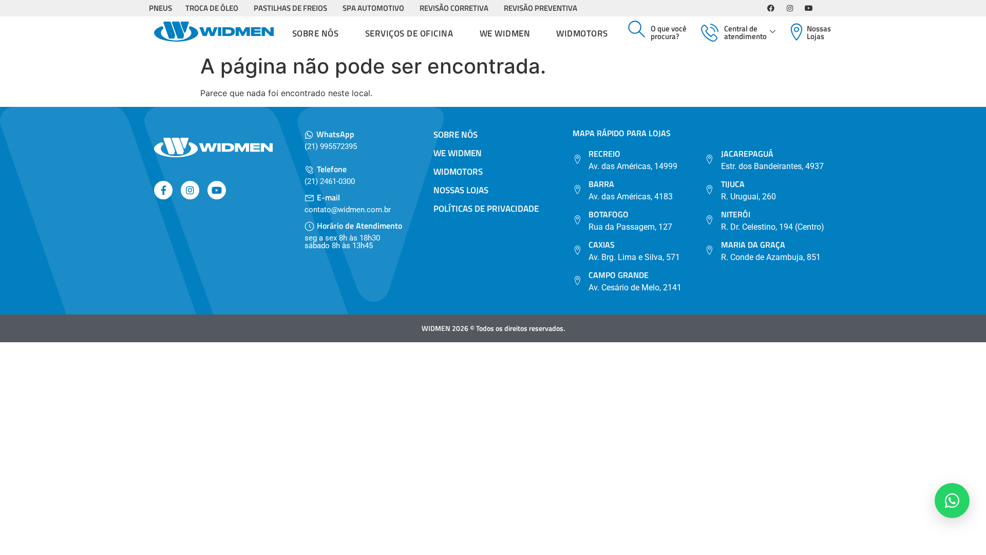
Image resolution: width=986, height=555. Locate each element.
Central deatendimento (745, 32)
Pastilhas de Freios (290, 8)
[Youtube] (809, 8)
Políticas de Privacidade (486, 208)
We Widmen (505, 33)
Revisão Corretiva (454, 8)
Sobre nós (315, 33)
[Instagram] (790, 8)
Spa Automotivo (373, 8)
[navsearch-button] (637, 30)
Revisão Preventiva (540, 8)
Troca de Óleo (211, 8)
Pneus (160, 8)
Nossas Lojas (819, 32)
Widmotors (582, 33)
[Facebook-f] (163, 190)
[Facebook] (771, 8)
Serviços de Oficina (409, 33)
